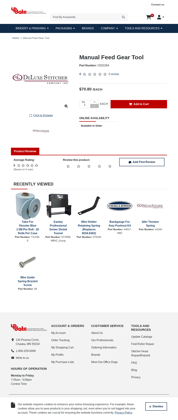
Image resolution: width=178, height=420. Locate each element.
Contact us (157, 4)
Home (15, 38)
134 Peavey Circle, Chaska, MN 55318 (28, 341)
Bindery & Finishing (31, 28)
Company (108, 28)
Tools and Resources (142, 28)
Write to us (22, 357)
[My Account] (160, 17)
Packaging (64, 28)
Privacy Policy (123, 412)
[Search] (123, 17)
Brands (88, 28)
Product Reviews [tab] (25, 151)
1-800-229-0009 (26, 350)
